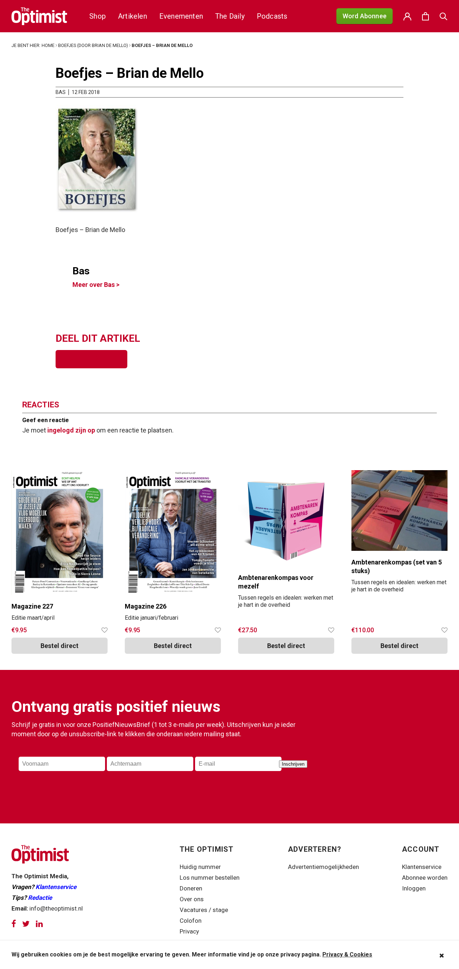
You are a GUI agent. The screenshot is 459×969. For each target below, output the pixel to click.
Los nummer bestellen (210, 877)
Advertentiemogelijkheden (323, 866)
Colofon (191, 920)
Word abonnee (364, 16)
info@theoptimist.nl (56, 908)
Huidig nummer (200, 866)
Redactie (40, 897)
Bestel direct (286, 645)
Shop (97, 16)
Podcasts (272, 16)
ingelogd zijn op (71, 430)
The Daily (230, 16)
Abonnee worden (425, 877)
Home (48, 45)
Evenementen (181, 16)
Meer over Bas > (95, 284)
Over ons (192, 899)
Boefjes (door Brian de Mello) (93, 45)
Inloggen (414, 888)
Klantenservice (56, 886)
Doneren (191, 888)
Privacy (190, 931)
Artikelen (132, 16)
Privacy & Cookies (347, 954)
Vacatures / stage (204, 909)
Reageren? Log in (91, 359)
